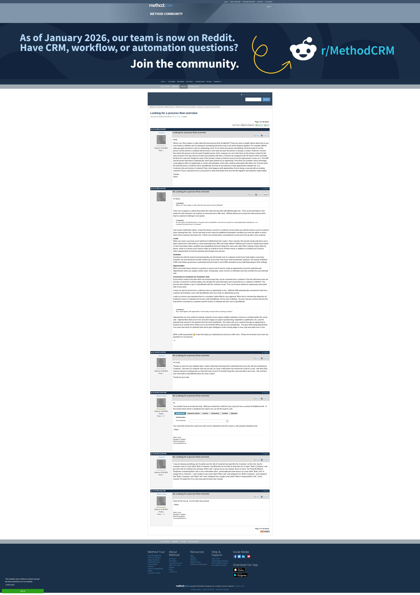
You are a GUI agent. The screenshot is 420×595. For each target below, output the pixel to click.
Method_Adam (176, 116)
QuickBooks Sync (154, 562)
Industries (180, 82)
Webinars (175, 87)
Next (267, 125)
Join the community (263, 94)
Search (266, 99)
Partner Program (249, 2)
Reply (257, 135)
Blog (226, 2)
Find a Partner (235, 2)
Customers (171, 82)
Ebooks (193, 558)
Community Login (249, 94)
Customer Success (175, 563)
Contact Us (173, 572)
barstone (161, 133)
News (171, 570)
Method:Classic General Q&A (185, 107)
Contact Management (155, 569)
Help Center (165, 87)
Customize (268, 2)
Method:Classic (170, 107)
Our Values (173, 561)
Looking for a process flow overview (208, 107)
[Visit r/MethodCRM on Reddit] (374, 51)
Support (260, 2)
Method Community (156, 107)
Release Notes (194, 87)
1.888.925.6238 (239, 586)
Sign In (269, 6)
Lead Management (154, 555)
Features (190, 82)
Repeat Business (153, 560)
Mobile (150, 571)
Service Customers (154, 558)
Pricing (209, 82)
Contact (265, 135)
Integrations (200, 82)
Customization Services (220, 561)
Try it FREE (262, 82)
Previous (259, 125)
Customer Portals (154, 573)
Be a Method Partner (219, 565)
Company (217, 82)
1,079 (163, 416)
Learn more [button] (10, 584)
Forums (183, 87)
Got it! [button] (22, 591)
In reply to (265, 188)
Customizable (152, 564)
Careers (171, 567)
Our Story (172, 559)
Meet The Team (174, 565)
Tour (163, 82)
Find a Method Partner (220, 563)
